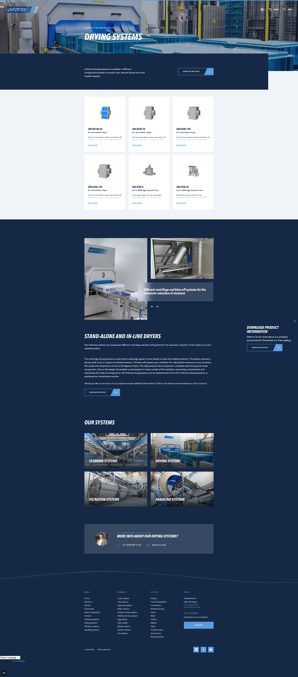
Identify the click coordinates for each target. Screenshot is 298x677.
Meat (153, 616)
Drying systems (90, 623)
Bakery (153, 623)
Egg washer (122, 619)
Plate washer (123, 623)
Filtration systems (91, 626)
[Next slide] (157, 306)
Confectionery (157, 630)
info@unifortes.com (192, 607)
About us (88, 602)
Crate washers (123, 598)
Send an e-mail (159, 545)
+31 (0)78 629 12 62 (131, 545)
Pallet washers (123, 609)
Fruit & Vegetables (158, 602)
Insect (153, 612)
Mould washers (124, 626)
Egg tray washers (125, 605)
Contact (87, 616)
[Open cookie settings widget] (4, 673)
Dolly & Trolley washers (127, 612)
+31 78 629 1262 (191, 605)
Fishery (154, 619)
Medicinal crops (157, 609)
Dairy (153, 626)
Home (87, 598)
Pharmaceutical (157, 637)
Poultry (154, 598)
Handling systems (91, 630)
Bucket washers (124, 630)
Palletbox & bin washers (128, 616)
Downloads (89, 609)
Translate (20, 661)
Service (87, 605)
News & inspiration (92, 612)
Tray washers (123, 602)
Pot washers (123, 633)
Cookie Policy (89, 649)
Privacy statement (104, 649)
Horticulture (156, 605)
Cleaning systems (91, 619)
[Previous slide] (152, 306)
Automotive (156, 633)
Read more (93, 145)
